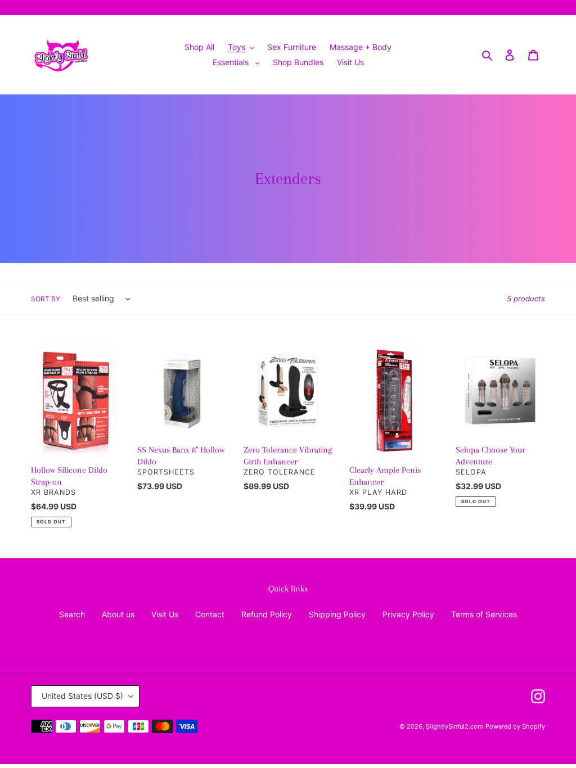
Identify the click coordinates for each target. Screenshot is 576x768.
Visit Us (164, 614)
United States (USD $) (82, 696)
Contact (209, 614)
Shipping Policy (337, 614)
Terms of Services (484, 614)
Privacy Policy (408, 614)
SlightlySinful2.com (454, 726)
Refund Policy (266, 614)
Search (72, 614)
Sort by (45, 299)
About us (118, 614)
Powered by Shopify (515, 726)
